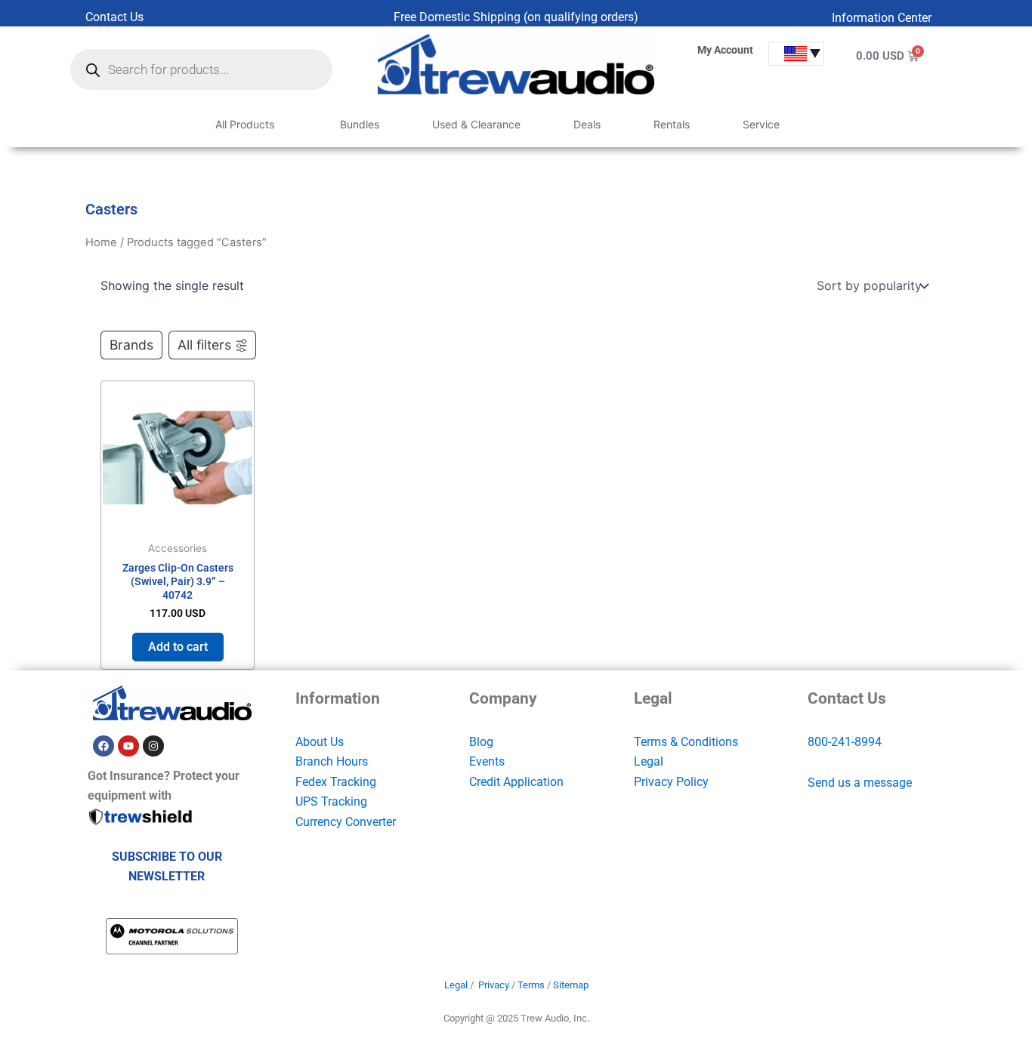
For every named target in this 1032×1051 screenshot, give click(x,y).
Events (487, 761)
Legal (648, 761)
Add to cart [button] (178, 647)
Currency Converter (345, 822)
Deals (587, 124)
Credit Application (516, 782)
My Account (725, 50)
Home (101, 242)
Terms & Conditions (686, 742)
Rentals (671, 124)
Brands (131, 345)
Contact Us (114, 17)
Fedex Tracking (335, 782)
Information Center (882, 18)
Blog (481, 742)
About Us (319, 742)
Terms (531, 985)
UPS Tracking (331, 801)
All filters (204, 345)
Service (761, 124)
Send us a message (860, 782)
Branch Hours (331, 761)
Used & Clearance (476, 124)
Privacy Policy (671, 782)
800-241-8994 (845, 742)
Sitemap (571, 985)
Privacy (493, 985)
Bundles (359, 124)
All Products (244, 124)
